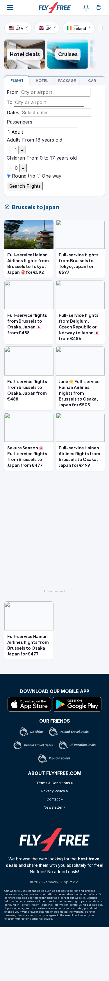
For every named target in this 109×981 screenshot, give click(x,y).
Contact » (55, 799)
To (9, 102)
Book (17, 80)
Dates (13, 112)
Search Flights (25, 186)
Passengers (19, 122)
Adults (14, 140)
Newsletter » (54, 807)
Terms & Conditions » (54, 783)
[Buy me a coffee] (99, 7)
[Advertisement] (54, 532)
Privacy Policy (29, 904)
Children (16, 158)
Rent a (92, 80)
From (13, 92)
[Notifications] (86, 7)
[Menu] (10, 7)
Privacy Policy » (54, 791)
